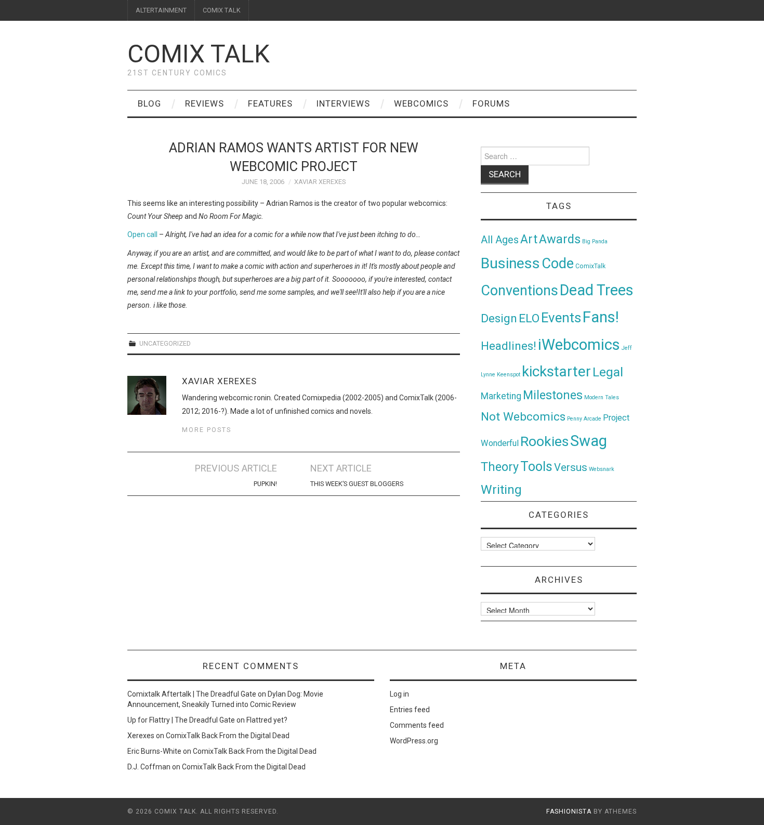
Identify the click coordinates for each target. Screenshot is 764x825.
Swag (588, 441)
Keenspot (508, 374)
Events (561, 317)
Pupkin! (265, 484)
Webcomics (421, 103)
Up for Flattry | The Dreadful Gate (181, 720)
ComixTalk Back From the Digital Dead (227, 735)
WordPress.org (414, 741)
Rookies (544, 441)
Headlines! (508, 345)
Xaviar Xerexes (320, 182)
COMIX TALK (222, 10)
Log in (399, 694)
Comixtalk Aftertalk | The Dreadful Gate (191, 694)
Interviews (343, 103)
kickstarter (556, 371)
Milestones (553, 395)
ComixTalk (590, 266)
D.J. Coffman (148, 767)
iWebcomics (579, 344)
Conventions (519, 290)
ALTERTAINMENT (161, 10)
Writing (501, 489)
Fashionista (568, 811)
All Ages (500, 240)
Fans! (601, 317)
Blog (149, 103)
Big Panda (595, 241)
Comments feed (417, 725)
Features (270, 103)
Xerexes (140, 735)
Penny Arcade (584, 418)
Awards (560, 239)
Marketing (501, 396)
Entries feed (410, 709)
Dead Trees (597, 290)
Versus (570, 467)
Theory (500, 467)
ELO (529, 318)
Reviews (204, 103)
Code (558, 263)
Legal (607, 371)
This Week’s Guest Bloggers (356, 484)
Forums (491, 103)
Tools (536, 466)
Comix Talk (198, 54)
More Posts (206, 430)
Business (510, 263)
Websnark (601, 469)
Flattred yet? (266, 720)
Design (499, 318)
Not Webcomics (523, 417)
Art (528, 239)
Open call (142, 234)
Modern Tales (601, 397)
